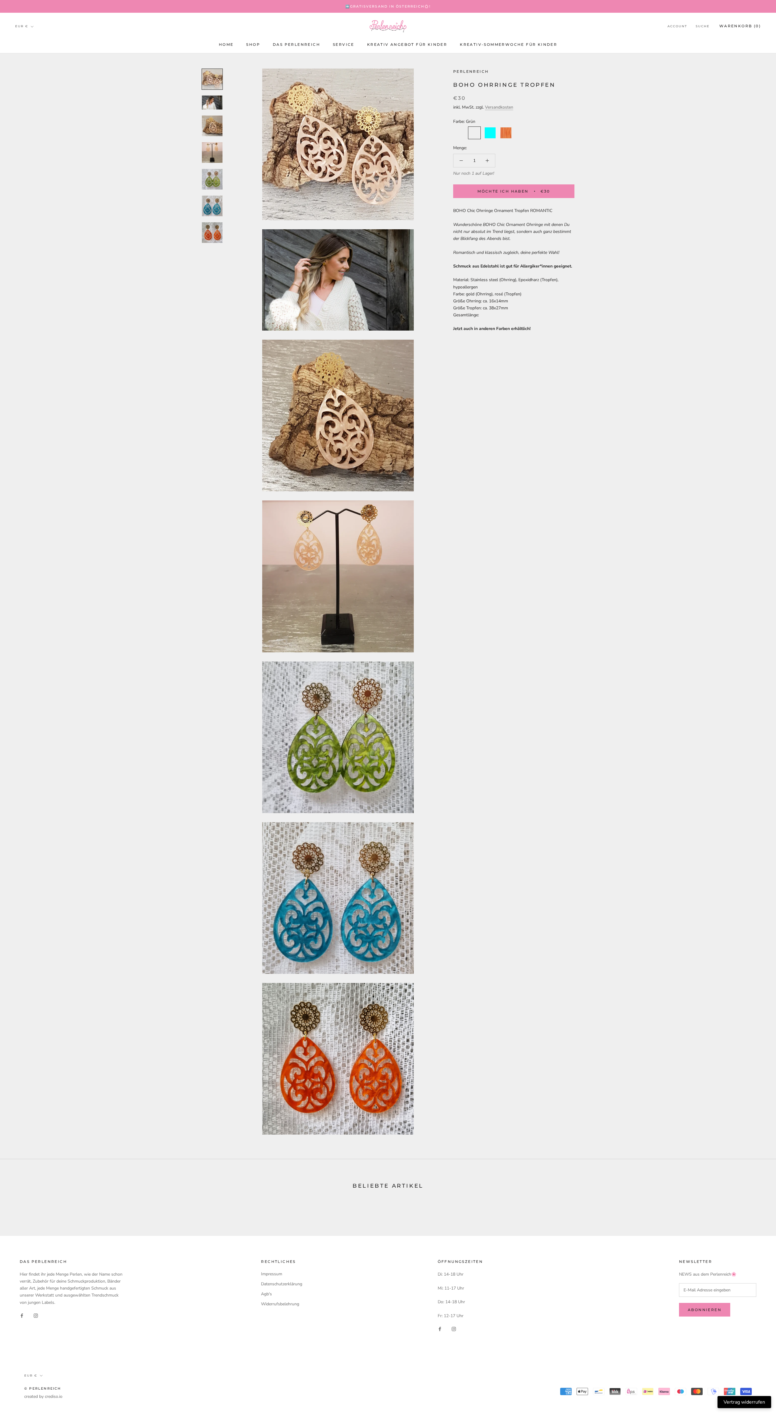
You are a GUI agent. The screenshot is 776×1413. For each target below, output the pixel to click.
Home (226, 44)
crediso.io (53, 1396)
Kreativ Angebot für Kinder (407, 44)
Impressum (271, 1274)
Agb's (266, 1294)
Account (677, 27)
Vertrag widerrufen (744, 1402)
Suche (703, 27)
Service (343, 44)
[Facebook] (22, 1315)
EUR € (21, 26)
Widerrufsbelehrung (280, 1304)
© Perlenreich (42, 1388)
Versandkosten (499, 107)
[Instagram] (36, 1315)
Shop (253, 44)
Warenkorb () (740, 26)
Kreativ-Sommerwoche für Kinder (508, 44)
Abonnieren (704, 1309)
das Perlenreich (296, 44)
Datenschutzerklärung (281, 1284)
